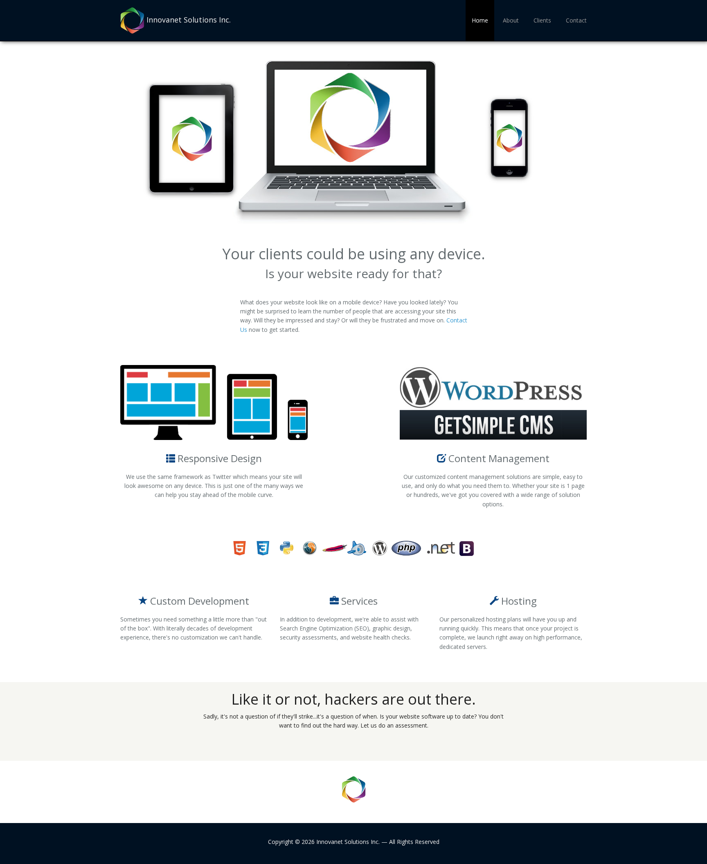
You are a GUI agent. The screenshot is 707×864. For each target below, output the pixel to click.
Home (480, 20)
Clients (542, 20)
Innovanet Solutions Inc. (188, 20)
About (511, 20)
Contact (576, 20)
